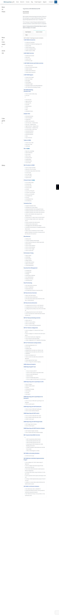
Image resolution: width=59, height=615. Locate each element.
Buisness (3, 129)
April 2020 (3, 63)
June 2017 (3, 91)
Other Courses (3, 148)
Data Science (3, 133)
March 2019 (3, 69)
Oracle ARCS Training (3, 26)
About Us (22, 2)
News (3, 141)
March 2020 (3, 65)
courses (3, 130)
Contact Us (51, 2)
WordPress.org (3, 176)
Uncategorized (26, 11)
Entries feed (3, 171)
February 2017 (3, 99)
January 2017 (3, 101)
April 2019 (3, 66)
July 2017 (3, 90)
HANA (28, 148)
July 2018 (3, 73)
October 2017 (3, 84)
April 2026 (3, 56)
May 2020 (3, 61)
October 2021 (3, 60)
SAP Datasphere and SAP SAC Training (3, 17)
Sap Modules (3, 153)
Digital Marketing (3, 138)
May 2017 (3, 93)
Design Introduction (3, 135)
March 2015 (3, 115)
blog (2, 127)
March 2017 (3, 96)
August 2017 (3, 88)
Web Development (3, 160)
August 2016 (3, 108)
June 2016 (3, 110)
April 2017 (3, 94)
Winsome (9, 2)
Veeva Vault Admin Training (3, 22)
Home (17, 2)
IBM (2, 140)
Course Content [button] (39, 31)
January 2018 (3, 76)
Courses (27, 2)
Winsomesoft (26, 13)
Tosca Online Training (3, 33)
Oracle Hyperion (3, 146)
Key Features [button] (28, 31)
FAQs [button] (26, 34)
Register (45, 2)
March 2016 (3, 112)
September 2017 (3, 86)
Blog (32, 2)
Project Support (38, 2)
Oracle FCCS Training (3, 29)
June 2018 (3, 74)
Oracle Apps (3, 144)
